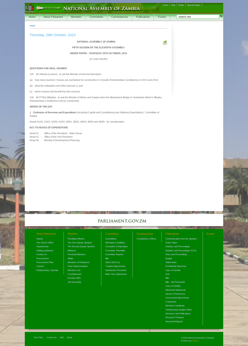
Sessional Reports (174, 321)
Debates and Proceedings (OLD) (180, 250)
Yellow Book (171, 262)
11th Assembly (74, 282)
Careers (40, 266)
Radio (181, 5)
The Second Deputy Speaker (81, 246)
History (39, 239)
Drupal (195, 341)
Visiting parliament (44, 250)
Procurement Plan (44, 262)
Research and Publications (178, 313)
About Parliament (53, 17)
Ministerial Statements (175, 290)
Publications (143, 17)
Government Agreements (177, 298)
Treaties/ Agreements (115, 266)
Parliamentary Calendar (47, 270)
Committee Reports (114, 254)
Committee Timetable (115, 250)
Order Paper (171, 242)
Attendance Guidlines (115, 242)
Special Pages (194, 5)
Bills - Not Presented (175, 282)
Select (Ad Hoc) (112, 262)
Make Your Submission (116, 274)
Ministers (72, 250)
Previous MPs (74, 278)
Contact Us (41, 254)
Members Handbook (175, 305)
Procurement (42, 258)
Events (162, 17)
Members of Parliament (78, 262)
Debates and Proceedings (177, 246)
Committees (96, 17)
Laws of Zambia (172, 270)
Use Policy (38, 337)
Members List (74, 270)
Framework (170, 302)
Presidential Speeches (175, 266)
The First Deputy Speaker (80, 242)
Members (76, 17)
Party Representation (78, 266)
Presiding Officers (76, 239)
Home (165, 5)
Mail (173, 5)
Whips (70, 258)
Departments (42, 246)
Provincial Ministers (77, 254)
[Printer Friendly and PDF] (165, 43)
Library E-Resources (175, 294)
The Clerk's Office (44, 242)
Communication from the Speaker (181, 239)
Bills (107, 258)
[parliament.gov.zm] (124, 223)
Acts (167, 274)
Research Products (174, 317)
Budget (168, 258)
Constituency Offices (146, 239)
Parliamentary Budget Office (178, 310)
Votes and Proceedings (176, 254)
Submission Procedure (116, 270)
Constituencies (119, 17)
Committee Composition (116, 246)
